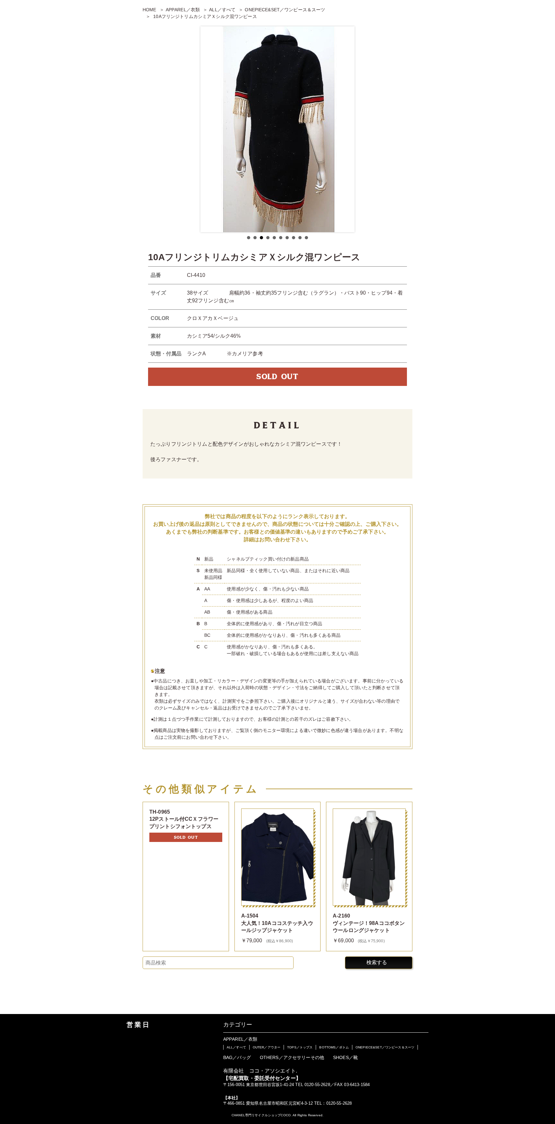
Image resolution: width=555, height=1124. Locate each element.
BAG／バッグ (237, 1057)
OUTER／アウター (266, 1047)
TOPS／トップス (300, 1047)
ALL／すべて (222, 9)
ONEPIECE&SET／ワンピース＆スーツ (285, 9)
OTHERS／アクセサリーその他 (292, 1057)
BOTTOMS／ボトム (334, 1047)
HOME (149, 9)
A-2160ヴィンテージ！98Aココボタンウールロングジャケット (369, 923)
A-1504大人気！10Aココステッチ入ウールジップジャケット (277, 923)
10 (306, 237)
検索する (376, 962)
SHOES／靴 (345, 1057)
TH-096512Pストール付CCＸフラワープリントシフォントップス (183, 819)
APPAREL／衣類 (183, 9)
